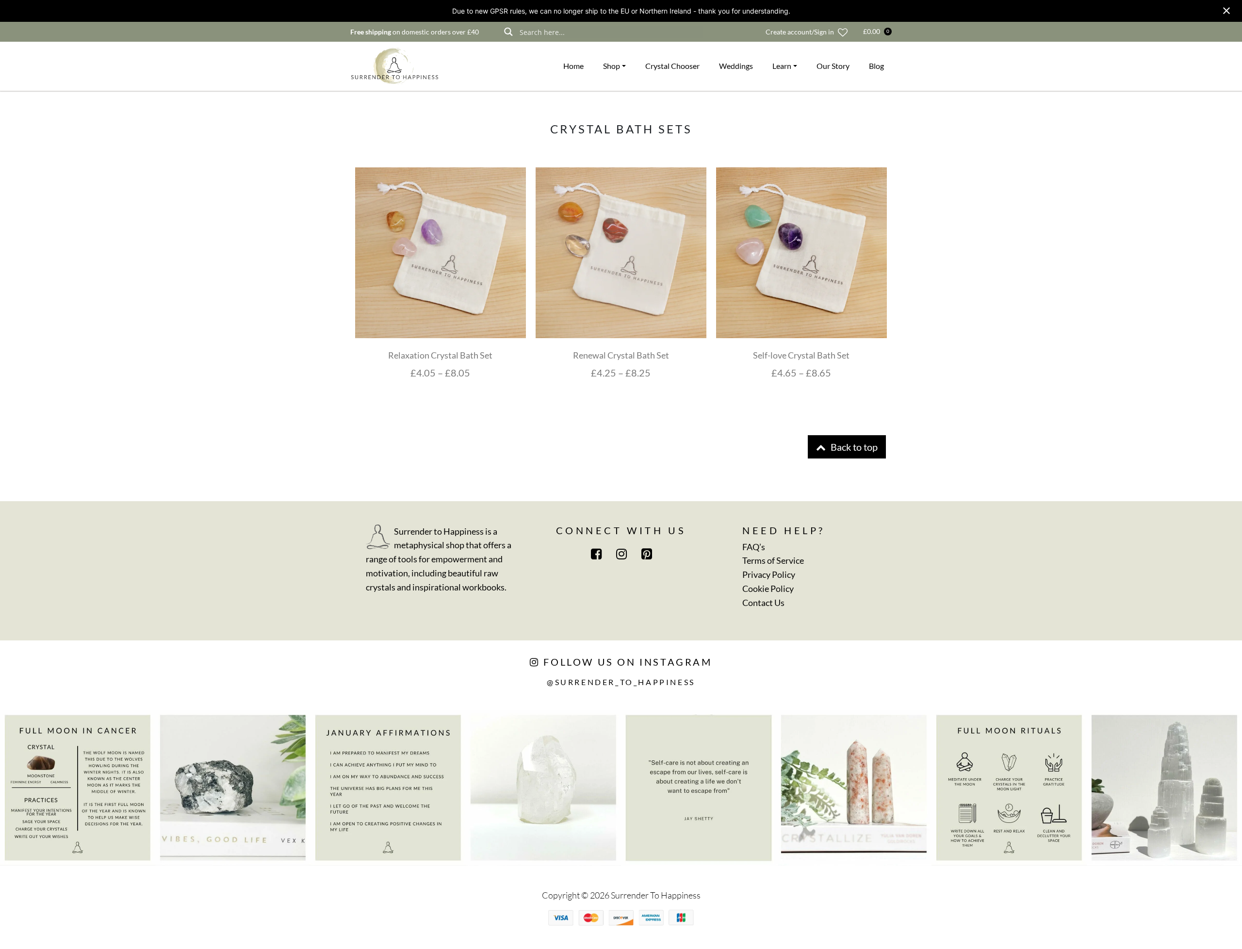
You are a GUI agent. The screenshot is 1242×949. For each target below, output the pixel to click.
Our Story (833, 65)
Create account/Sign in (800, 32)
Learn (781, 65)
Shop (611, 65)
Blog (876, 65)
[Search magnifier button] (508, 32)
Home (573, 65)
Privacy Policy (768, 574)
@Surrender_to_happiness (621, 682)
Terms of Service (773, 560)
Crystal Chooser (672, 65)
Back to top (853, 447)
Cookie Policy (768, 588)
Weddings (736, 65)
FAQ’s (753, 546)
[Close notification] (1226, 10)
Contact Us (763, 602)
